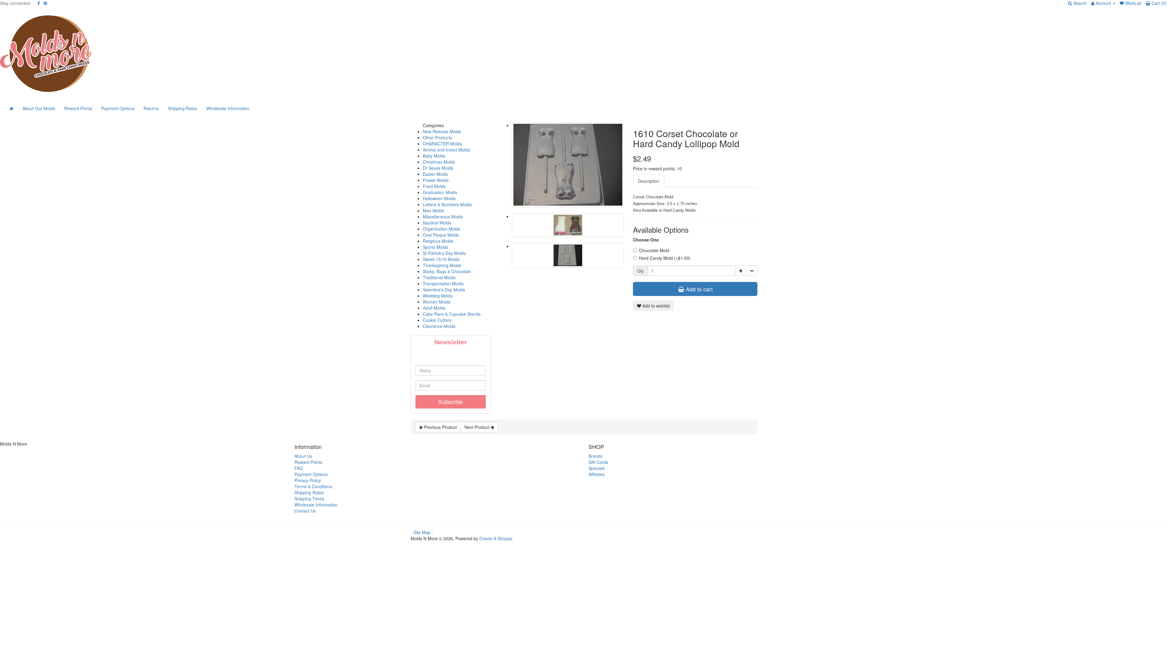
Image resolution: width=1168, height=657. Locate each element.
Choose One (646, 240)
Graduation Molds (440, 192)
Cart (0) (1158, 3)
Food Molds (434, 186)
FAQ (298, 468)
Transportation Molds (443, 283)
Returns (151, 108)
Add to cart (698, 289)
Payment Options (117, 108)
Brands (595, 456)
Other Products (437, 137)
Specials (597, 468)
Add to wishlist (655, 306)
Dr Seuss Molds (438, 168)
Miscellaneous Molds (443, 217)
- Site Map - (422, 532)
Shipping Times (309, 498)
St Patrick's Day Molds (444, 253)
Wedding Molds (438, 296)
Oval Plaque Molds (441, 235)
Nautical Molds (437, 223)
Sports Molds (435, 247)
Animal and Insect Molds (446, 150)
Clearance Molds (439, 326)
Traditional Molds (439, 277)
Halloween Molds (439, 198)
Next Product (477, 427)
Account (1103, 3)
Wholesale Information (227, 108)
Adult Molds (434, 308)
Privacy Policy (307, 480)
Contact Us (305, 511)
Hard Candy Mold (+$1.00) (664, 258)
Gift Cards (598, 462)
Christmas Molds (439, 162)
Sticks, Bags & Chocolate (447, 271)
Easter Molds (435, 174)
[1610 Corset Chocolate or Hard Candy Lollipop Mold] (568, 164)
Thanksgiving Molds (442, 265)
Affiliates (597, 474)
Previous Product (440, 427)
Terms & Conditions (313, 486)
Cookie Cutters (437, 320)
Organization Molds (441, 229)
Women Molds (436, 302)
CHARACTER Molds (442, 144)
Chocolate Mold (654, 250)
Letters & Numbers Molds (447, 204)
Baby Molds (434, 156)
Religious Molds (438, 241)
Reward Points (78, 108)
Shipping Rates (182, 108)
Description (648, 181)
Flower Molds (436, 180)
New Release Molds (442, 131)
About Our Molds (39, 108)
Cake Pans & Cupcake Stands (452, 314)
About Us (303, 456)
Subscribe (450, 401)
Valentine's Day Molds (444, 290)
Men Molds (433, 210)
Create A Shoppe (496, 538)
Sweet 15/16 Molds (441, 259)
